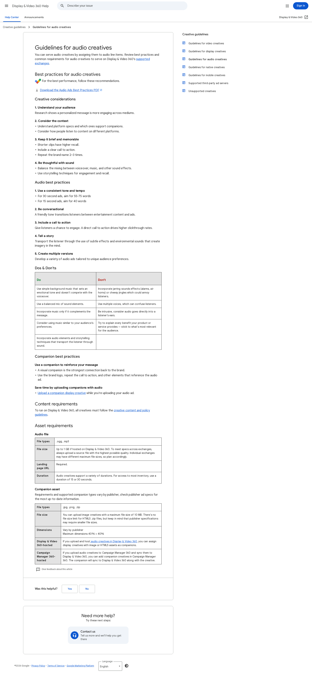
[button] (6, 5)
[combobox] (127, 6)
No (87, 588)
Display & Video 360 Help (30, 6)
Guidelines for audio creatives (207, 59)
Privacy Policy (38, 665)
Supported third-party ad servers (208, 83)
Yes (70, 588)
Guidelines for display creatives (207, 51)
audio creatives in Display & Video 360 (113, 541)
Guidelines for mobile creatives (206, 75)
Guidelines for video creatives (206, 43)
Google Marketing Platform (80, 665)
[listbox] (110, 666)
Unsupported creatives (202, 91)
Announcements (34, 17)
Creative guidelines (195, 34)
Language (107, 661)
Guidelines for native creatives (206, 67)
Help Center (12, 17)
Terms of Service (55, 665)
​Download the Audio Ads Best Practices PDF (69, 90)
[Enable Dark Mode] (126, 665)
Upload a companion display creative (62, 393)
